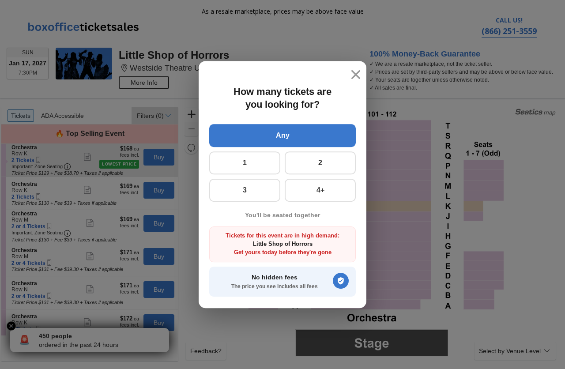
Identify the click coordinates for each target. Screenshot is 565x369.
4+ (320, 190)
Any (283, 135)
